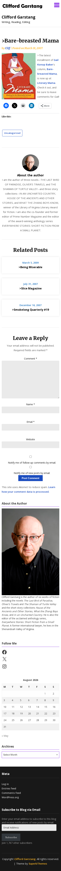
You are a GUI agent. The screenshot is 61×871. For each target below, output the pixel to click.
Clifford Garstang (18, 17)
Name (30, 404)
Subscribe (11, 837)
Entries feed (9, 788)
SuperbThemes (38, 863)
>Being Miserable (30, 267)
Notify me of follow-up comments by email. (32, 462)
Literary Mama (46, 83)
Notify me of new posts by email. (32, 473)
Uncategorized (12, 133)
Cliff (7, 48)
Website (30, 439)
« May (5, 735)
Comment (30, 358)
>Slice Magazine (30, 288)
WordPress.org (10, 797)
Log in (5, 784)
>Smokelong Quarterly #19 (30, 310)
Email (31, 421)
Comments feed (11, 792)
